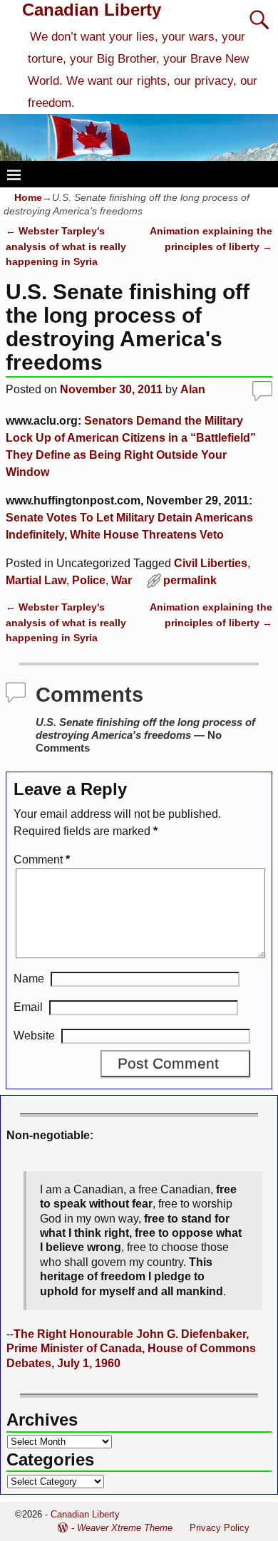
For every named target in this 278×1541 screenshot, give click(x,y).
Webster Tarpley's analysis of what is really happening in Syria (66, 246)
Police (88, 580)
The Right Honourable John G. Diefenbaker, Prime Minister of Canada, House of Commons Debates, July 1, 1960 (131, 1348)
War (121, 580)
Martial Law (36, 580)
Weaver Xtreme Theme (125, 1527)
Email (28, 1007)
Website (34, 1035)
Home (28, 197)
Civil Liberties (210, 563)
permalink (190, 580)
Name (29, 978)
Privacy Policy (219, 1527)
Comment (42, 859)
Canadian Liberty (91, 9)
